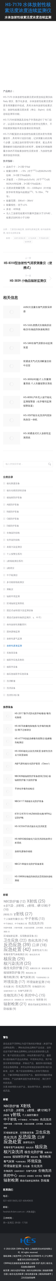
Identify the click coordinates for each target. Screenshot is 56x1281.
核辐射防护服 (14, 972)
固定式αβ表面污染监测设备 (20, 610)
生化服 (9, 986)
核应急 (14, 959)
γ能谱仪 (10, 568)
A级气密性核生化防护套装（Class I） (33, 763)
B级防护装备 (13, 511)
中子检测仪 (12, 575)
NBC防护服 (15, 901)
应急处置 (17, 949)
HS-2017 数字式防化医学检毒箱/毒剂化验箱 (33, 715)
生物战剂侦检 (13, 533)
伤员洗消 (36, 923)
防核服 (10, 1008)
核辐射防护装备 (14, 497)
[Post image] (11, 312)
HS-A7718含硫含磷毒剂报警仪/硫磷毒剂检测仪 (33, 740)
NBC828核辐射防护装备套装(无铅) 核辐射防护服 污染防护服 (33, 778)
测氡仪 (10, 589)
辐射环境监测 (13, 596)
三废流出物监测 (17, 229)
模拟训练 (31, 973)
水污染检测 (32, 238)
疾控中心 (35, 995)
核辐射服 (47, 968)
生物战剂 (38, 986)
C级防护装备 (13, 518)
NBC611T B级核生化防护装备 (29, 801)
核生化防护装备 (18, 1270)
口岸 (39, 945)
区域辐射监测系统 (15, 603)
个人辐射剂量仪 (13, 919)
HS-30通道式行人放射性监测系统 (37, 435)
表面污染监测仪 (14, 547)
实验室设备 (12, 652)
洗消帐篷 (11, 681)
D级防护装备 (13, 525)
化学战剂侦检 (13, 540)
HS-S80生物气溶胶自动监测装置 (37, 345)
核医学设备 (12, 667)
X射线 (36, 901)
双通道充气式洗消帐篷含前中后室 (37, 363)
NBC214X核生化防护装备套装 (29, 864)
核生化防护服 (16, 968)
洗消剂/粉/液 (13, 695)
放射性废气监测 (14, 638)
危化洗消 (38, 940)
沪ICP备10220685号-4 (33, 1256)
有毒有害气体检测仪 (16, 954)
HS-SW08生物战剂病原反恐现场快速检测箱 (33, 878)
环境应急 (14, 982)
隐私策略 (7, 1256)
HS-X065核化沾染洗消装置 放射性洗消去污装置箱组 (33, 753)
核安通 (6, 1270)
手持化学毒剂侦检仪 (24, 788)
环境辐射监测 (44, 238)
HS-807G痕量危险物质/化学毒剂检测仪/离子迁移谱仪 (33, 728)
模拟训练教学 (45, 1274)
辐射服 (41, 999)
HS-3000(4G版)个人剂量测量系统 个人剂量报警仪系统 (37, 381)
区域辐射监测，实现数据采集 (20, 935)
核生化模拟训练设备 (16, 490)
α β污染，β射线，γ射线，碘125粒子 (27, 907)
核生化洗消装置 (16, 1274)
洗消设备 (11, 688)
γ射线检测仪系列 (15, 561)
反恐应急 (17, 945)
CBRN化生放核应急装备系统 (17, 1263)
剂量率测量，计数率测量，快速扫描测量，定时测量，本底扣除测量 (27, 930)
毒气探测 (27, 977)
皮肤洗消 (8, 1000)
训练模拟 (19, 1000)
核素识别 (35, 968)
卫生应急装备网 (28, 1277)
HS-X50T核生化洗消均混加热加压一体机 (37, 417)
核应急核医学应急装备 (17, 674)
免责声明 (17, 1256)
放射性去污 (39, 950)
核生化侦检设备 (13, 233)
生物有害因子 (10, 991)
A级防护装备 (13, 504)
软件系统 (30, 1000)
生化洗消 (23, 986)
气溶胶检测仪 (42, 978)
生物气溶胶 (25, 991)
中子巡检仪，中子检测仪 (15, 923)
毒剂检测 (11, 977)
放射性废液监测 (32, 229)
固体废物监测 (13, 631)
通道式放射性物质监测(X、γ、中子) (24, 617)
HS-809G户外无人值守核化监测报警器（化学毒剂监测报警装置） (37, 401)
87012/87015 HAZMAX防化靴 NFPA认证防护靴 (33, 816)
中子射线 (35, 919)
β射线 (8, 914)
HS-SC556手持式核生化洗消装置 (31, 826)
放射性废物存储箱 (23, 851)
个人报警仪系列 (14, 554)
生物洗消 (13, 995)
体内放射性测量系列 (16, 624)
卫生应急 (15, 940)
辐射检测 (28, 242)
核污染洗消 (17, 963)
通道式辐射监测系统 (39, 1004)
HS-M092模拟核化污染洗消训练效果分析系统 (33, 841)
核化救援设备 (13, 483)
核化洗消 (35, 954)
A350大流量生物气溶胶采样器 (37, 309)
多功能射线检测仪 (15, 582)
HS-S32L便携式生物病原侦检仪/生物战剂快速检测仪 (37, 327)
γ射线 (23, 914)
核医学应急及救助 (15, 660)
